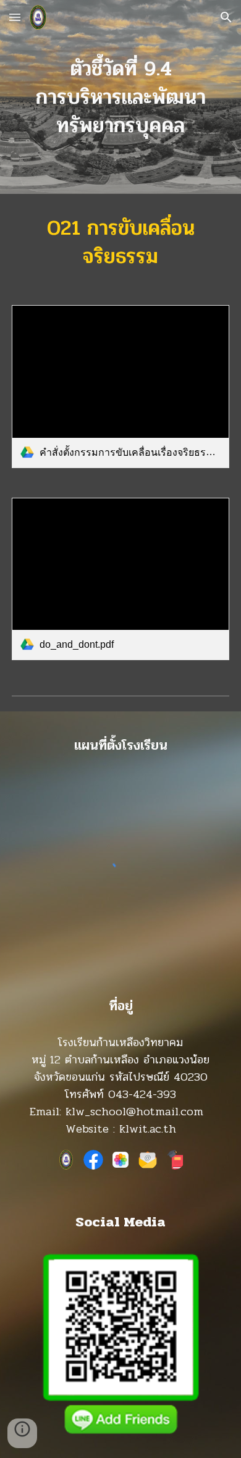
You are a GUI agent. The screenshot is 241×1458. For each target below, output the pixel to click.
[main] (120, 97)
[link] (120, 386)
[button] (15, 17)
